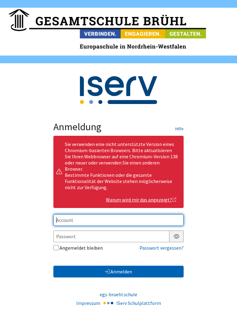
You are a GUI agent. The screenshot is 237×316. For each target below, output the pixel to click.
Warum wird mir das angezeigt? (139, 200)
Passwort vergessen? (161, 248)
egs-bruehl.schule (118, 294)
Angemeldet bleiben (81, 248)
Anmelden (121, 271)
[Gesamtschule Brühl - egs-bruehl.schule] (118, 32)
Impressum (88, 303)
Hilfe (179, 128)
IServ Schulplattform (138, 303)
